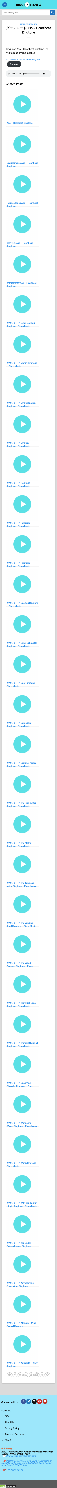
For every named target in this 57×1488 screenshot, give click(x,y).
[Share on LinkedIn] (36, 1374)
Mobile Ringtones (28, 24)
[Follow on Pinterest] (39, 1401)
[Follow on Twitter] (28, 1401)
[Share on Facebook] (14, 1374)
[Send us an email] (34, 1401)
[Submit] (52, 12)
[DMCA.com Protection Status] (8, 1486)
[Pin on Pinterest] (31, 1374)
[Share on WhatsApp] (9, 1374)
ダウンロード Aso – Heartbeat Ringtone (23, 59)
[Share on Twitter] (20, 1374)
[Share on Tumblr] (42, 1374)
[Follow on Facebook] (23, 1401)
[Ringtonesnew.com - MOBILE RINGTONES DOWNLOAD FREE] (28, 4)
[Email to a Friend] (25, 1374)
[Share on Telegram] (47, 1374)
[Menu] (4, 4)
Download (14, 64)
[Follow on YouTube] (45, 1401)
